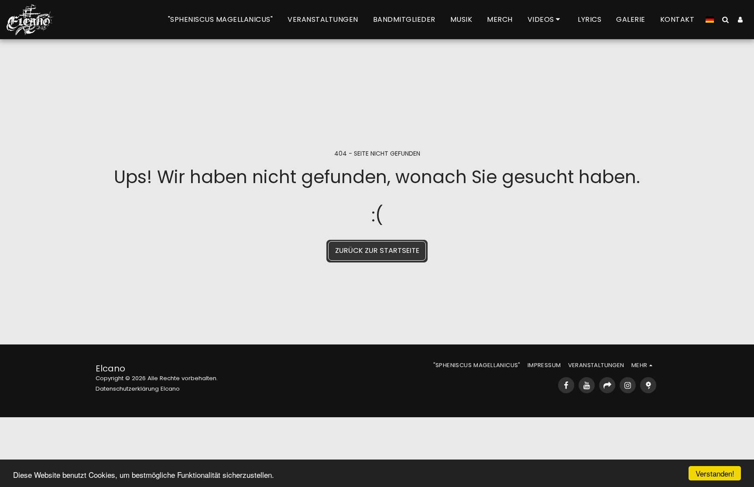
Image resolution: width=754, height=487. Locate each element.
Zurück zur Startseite (377, 250)
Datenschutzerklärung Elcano (138, 389)
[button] (545, 19)
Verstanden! (715, 473)
